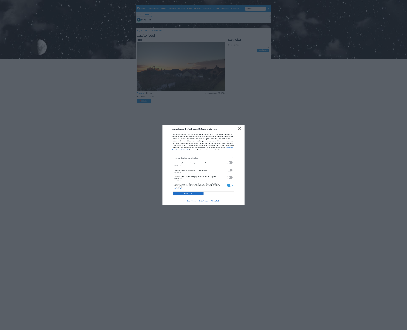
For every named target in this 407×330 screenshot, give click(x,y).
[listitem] (203, 158)
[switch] (230, 162)
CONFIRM (188, 193)
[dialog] (203, 165)
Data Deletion (191, 201)
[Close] (240, 129)
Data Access (203, 201)
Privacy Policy (215, 201)
